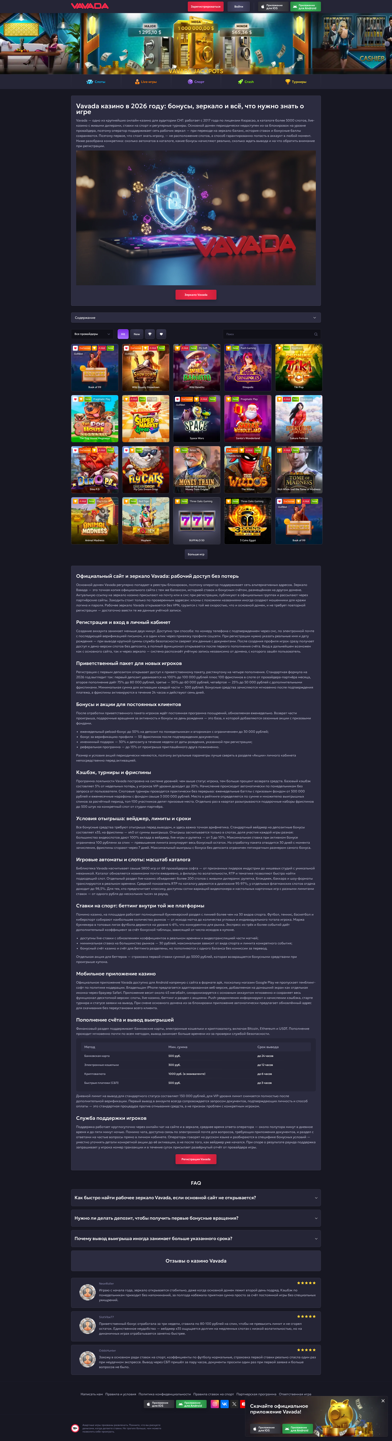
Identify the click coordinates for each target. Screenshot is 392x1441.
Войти (238, 6)
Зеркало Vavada (196, 295)
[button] (5, 43)
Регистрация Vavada (196, 1159)
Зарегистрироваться (205, 6)
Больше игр (196, 554)
